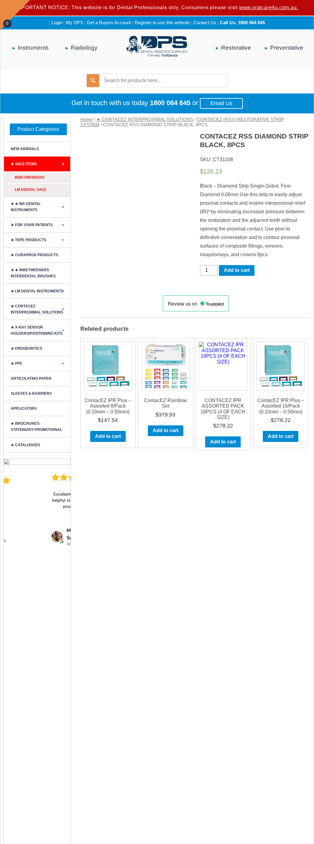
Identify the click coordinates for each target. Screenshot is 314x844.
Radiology (84, 47)
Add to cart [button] (108, 436)
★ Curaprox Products (34, 255)
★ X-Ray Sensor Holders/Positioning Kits (38, 330)
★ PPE (38, 363)
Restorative (236, 47)
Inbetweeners (29, 177)
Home (86, 119)
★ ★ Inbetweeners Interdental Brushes (33, 273)
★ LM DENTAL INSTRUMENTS (38, 291)
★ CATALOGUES (25, 445)
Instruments (33, 47)
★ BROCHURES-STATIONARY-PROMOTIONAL (36, 426)
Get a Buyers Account (109, 22)
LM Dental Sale (30, 190)
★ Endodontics (26, 348)
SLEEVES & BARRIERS (31, 393)
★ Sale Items (38, 164)
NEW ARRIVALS (25, 149)
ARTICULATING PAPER (31, 378)
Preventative (286, 47)
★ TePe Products (38, 240)
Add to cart (237, 270)
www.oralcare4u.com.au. (268, 7)
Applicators (24, 408)
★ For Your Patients (38, 225)
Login (57, 22)
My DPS (74, 22)
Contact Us (204, 22)
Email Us (221, 103)
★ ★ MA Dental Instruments (38, 207)
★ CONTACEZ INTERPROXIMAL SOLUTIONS (144, 119)
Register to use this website (162, 22)
